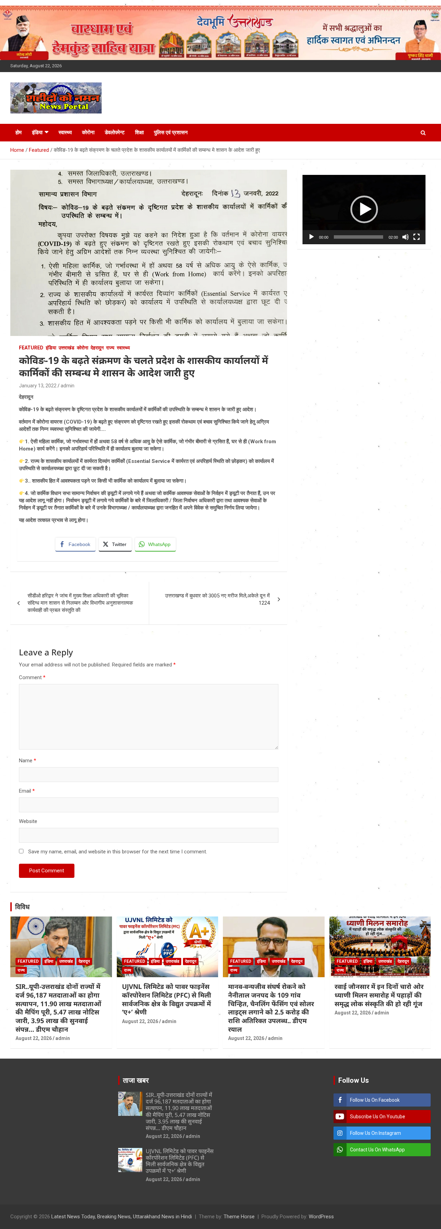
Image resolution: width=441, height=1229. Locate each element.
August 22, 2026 (34, 1038)
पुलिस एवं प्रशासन (171, 132)
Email (27, 791)
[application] (363, 209)
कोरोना (88, 132)
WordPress (321, 1216)
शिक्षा (139, 132)
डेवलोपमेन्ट (115, 132)
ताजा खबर (136, 1080)
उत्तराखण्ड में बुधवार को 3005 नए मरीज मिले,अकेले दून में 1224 (217, 599)
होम (19, 132)
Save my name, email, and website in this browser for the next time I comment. (117, 852)
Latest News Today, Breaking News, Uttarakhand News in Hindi (121, 1216)
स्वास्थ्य (65, 132)
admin (67, 385)
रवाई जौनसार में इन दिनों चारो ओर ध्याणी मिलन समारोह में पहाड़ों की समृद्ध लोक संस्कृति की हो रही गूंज (379, 995)
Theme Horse (239, 1216)
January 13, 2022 (38, 385)
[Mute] (405, 237)
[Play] (311, 237)
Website (28, 821)
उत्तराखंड (66, 347)
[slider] (358, 237)
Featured (31, 347)
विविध (22, 907)
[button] (364, 209)
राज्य (110, 347)
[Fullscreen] (416, 237)
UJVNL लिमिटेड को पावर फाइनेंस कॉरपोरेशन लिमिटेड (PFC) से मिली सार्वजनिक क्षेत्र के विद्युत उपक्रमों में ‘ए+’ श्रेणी (166, 999)
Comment (32, 677)
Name (27, 760)
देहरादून (97, 347)
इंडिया (37, 132)
